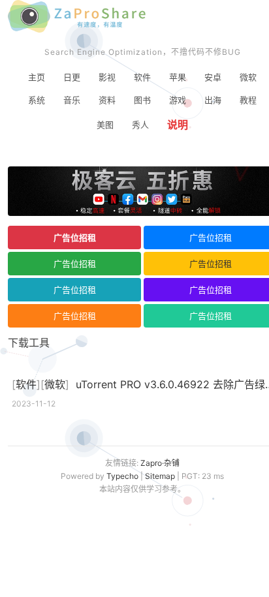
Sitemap (160, 476)
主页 (36, 77)
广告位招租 (75, 237)
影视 (107, 77)
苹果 (177, 77)
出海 (212, 100)
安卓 (212, 77)
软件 (142, 77)
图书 (142, 100)
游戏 (177, 100)
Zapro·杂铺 (160, 463)
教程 (248, 100)
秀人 (140, 124)
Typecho (122, 476)
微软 (248, 77)
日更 (71, 77)
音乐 (71, 100)
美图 (105, 124)
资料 (107, 100)
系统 (36, 100)
